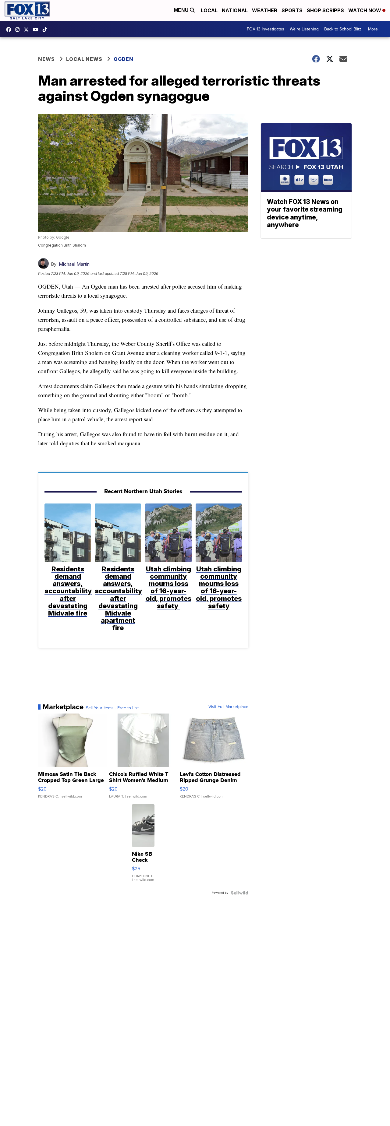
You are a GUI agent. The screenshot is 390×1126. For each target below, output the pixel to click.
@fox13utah (46, 29)
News (46, 59)
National (235, 10)
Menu (182, 10)
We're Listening (304, 29)
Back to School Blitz (342, 29)
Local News (84, 59)
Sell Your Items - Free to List (112, 708)
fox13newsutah (10, 29)
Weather (264, 10)
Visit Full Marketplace (228, 707)
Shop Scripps (325, 10)
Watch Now (365, 10)
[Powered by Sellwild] (239, 893)
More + (374, 29)
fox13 (28, 29)
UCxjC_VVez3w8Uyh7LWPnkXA (37, 29)
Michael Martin (74, 264)
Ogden (123, 59)
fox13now (19, 29)
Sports (292, 10)
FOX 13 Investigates (265, 29)
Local (209, 10)
